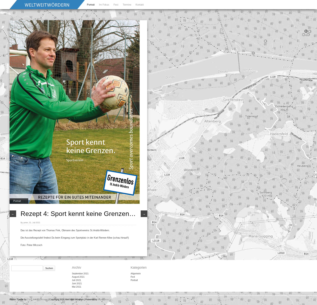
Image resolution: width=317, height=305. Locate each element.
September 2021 (80, 273)
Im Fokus (104, 4)
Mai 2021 (76, 287)
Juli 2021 (76, 280)
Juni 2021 (77, 283)
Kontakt (140, 4)
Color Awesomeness (37, 299)
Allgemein (136, 273)
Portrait (91, 4)
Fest (116, 4)
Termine (127, 4)
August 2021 (78, 277)
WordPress (103, 299)
